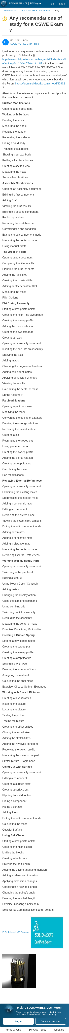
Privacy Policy (37, 1029)
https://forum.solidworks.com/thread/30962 (40, 83)
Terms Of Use (13, 1029)
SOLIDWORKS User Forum (25, 43)
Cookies (59, 1029)
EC (12, 40)
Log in (18, 1021)
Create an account (50, 1021)
